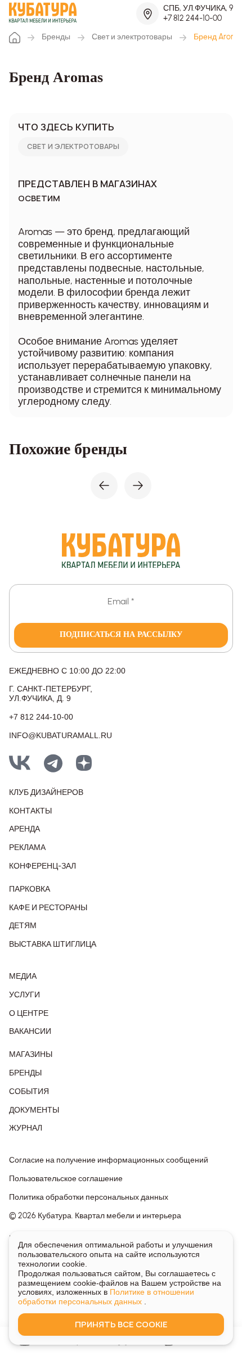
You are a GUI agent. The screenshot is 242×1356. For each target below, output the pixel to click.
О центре (28, 1013)
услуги (24, 995)
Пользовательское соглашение (66, 1178)
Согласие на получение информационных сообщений (108, 1160)
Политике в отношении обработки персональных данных (106, 1296)
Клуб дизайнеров (46, 792)
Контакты (30, 811)
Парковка (29, 889)
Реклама (27, 847)
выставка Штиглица (52, 944)
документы (34, 1110)
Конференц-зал (42, 866)
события (29, 1091)
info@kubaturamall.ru (60, 735)
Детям (23, 925)
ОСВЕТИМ (39, 199)
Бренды (56, 37)
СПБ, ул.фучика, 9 (198, 8)
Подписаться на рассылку (121, 634)
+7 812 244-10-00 (192, 18)
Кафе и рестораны (48, 907)
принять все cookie (121, 1324)
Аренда (24, 829)
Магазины (30, 1054)
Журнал (25, 1128)
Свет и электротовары (132, 37)
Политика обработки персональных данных (88, 1197)
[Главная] (14, 37)
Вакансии (30, 1031)
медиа (23, 976)
